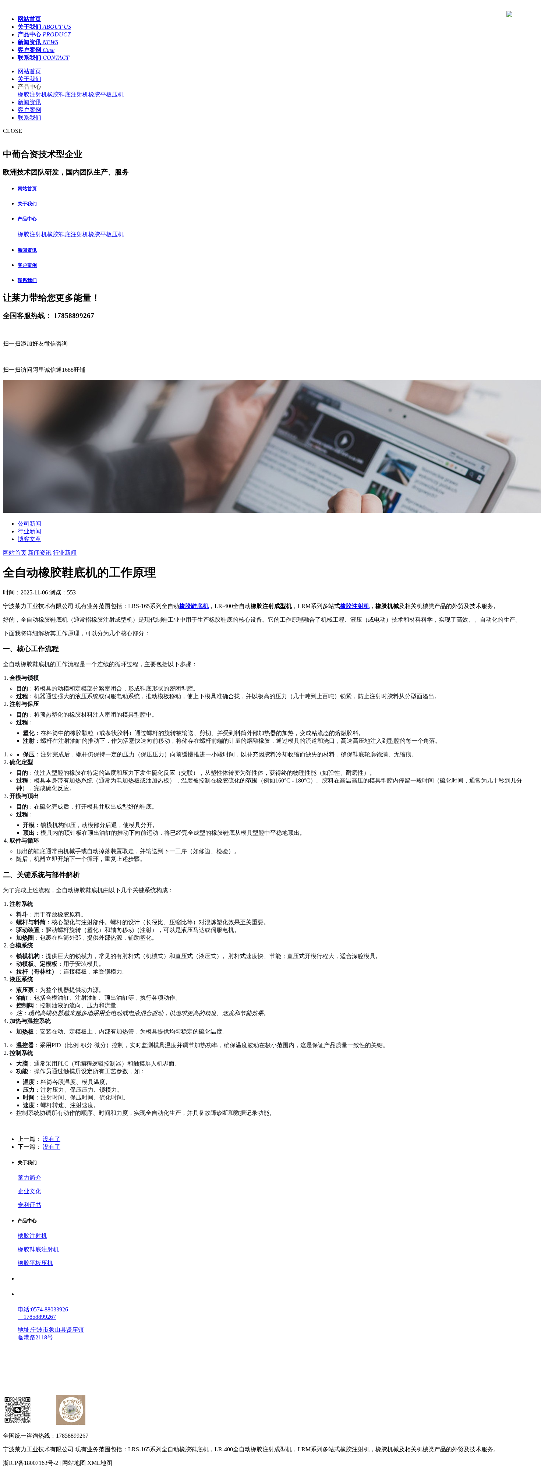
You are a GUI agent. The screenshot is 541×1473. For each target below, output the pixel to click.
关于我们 (29, 79)
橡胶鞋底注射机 (67, 94)
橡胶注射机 (32, 94)
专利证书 (29, 1205)
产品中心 (27, 219)
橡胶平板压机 (106, 94)
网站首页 (29, 71)
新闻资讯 (29, 102)
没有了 (51, 1139)
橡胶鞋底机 (194, 606)
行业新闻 (29, 531)
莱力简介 (29, 1177)
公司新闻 (29, 523)
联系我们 (29, 117)
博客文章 (29, 539)
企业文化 (29, 1191)
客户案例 (29, 110)
